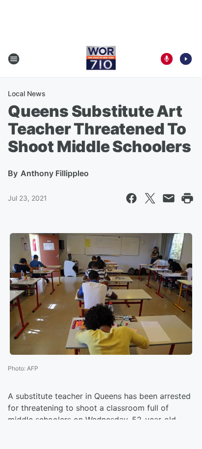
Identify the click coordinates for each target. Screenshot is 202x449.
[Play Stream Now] (186, 59)
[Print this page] (187, 198)
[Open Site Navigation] (14, 59)
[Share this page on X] (150, 198)
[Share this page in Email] (169, 198)
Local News (27, 93)
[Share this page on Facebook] (131, 198)
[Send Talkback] (167, 59)
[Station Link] (101, 59)
